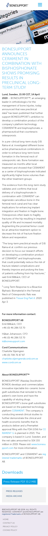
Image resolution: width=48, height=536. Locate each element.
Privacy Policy (10, 526)
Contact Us (9, 523)
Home (6, 519)
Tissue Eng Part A (25, 298)
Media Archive (14, 496)
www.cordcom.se (11, 362)
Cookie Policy (10, 530)
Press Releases (14, 491)
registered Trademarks (11, 514)
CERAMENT (18, 410)
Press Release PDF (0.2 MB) (19, 481)
